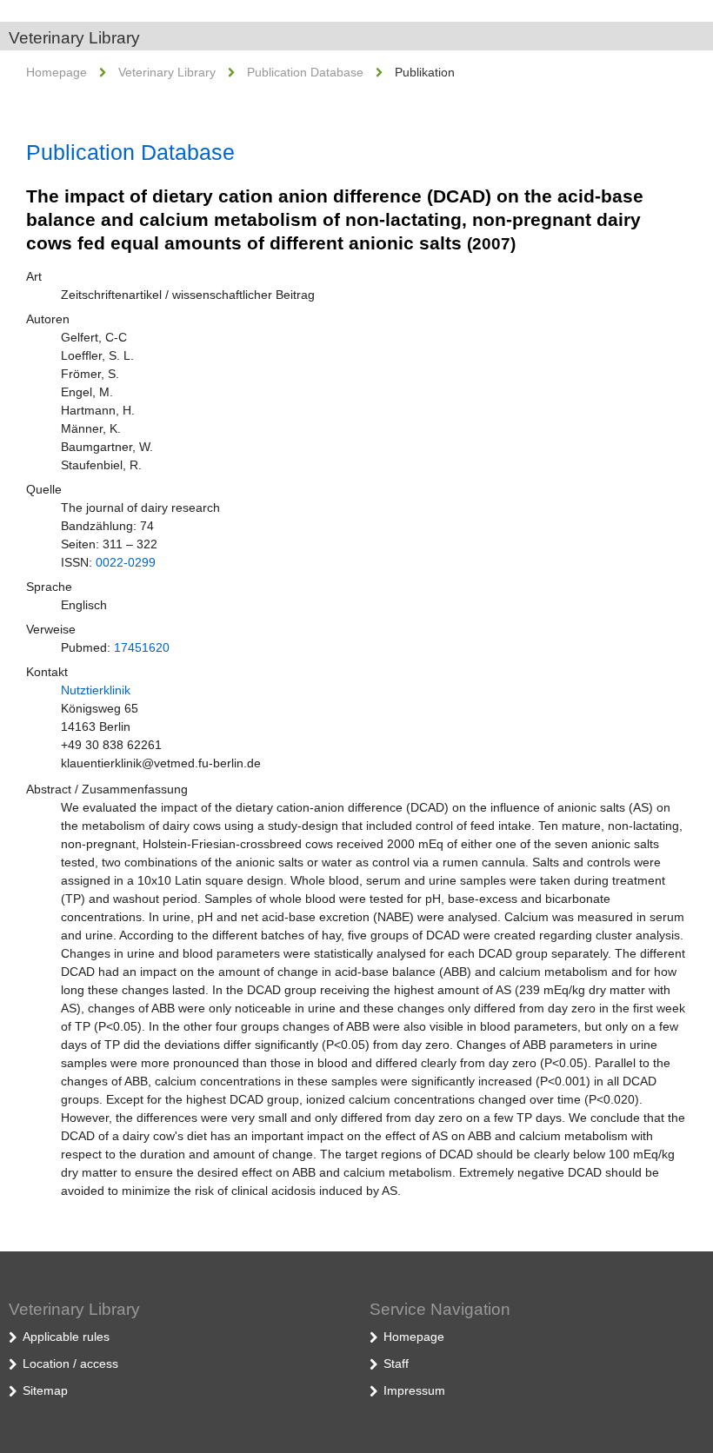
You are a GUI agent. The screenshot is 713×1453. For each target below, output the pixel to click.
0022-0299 (126, 562)
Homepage (56, 72)
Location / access (70, 1363)
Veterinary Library (74, 38)
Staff (396, 1363)
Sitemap (45, 1390)
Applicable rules (66, 1337)
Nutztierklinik (95, 690)
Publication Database (305, 72)
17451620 (142, 647)
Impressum (414, 1390)
